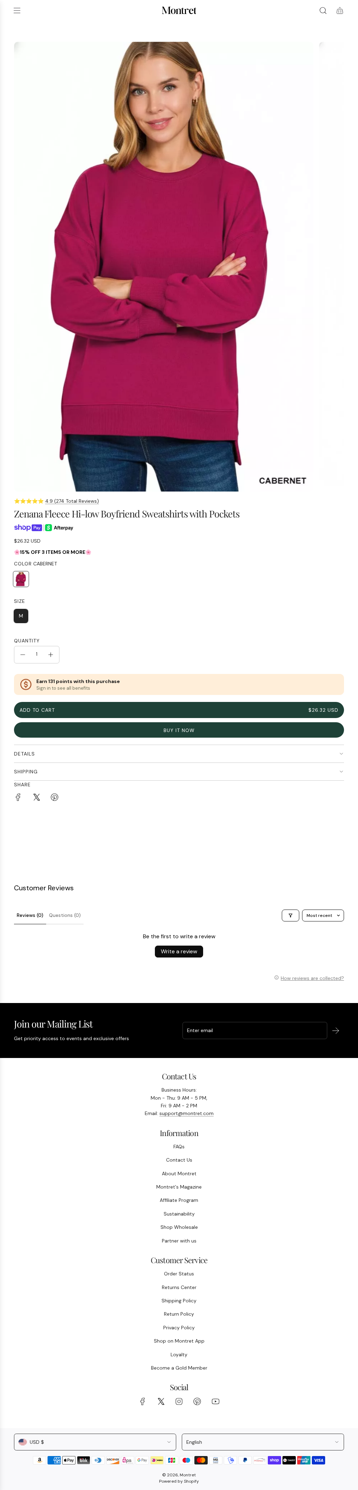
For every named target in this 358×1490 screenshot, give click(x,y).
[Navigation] (16, 10)
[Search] (323, 10)
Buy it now (179, 730)
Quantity (27, 641)
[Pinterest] (197, 1401)
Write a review (179, 951)
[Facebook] (142, 1401)
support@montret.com (186, 1113)
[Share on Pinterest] (54, 798)
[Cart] (339, 10)
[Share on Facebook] (18, 798)
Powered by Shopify (179, 1481)
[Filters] (290, 915)
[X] (160, 1401)
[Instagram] (179, 1401)
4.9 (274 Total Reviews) (72, 501)
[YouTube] (215, 1401)
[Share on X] (36, 798)
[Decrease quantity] (22, 654)
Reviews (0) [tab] (30, 915)
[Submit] (335, 1030)
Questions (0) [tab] (65, 915)
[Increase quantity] (50, 654)
